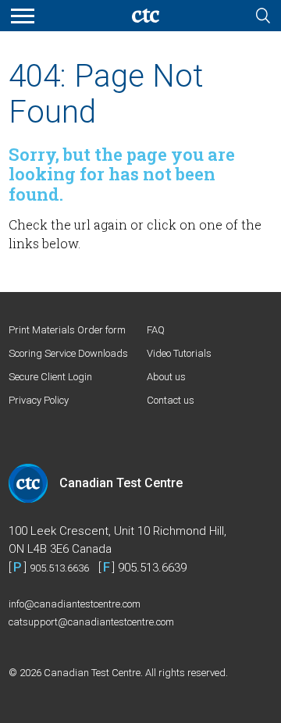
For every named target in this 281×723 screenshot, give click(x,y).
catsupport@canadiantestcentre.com (91, 622)
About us (166, 377)
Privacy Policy (39, 400)
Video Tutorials (179, 353)
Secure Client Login (50, 377)
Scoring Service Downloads (68, 353)
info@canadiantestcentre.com (74, 604)
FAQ (156, 330)
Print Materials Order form (67, 330)
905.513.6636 (59, 568)
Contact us (170, 400)
